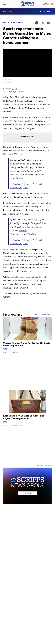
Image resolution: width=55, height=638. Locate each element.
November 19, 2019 (19, 187)
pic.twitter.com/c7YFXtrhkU (23, 233)
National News (13, 22)
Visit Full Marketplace (43, 314)
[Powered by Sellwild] (48, 465)
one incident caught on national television (28, 276)
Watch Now (47, 4)
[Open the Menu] (4, 4)
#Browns (20, 177)
